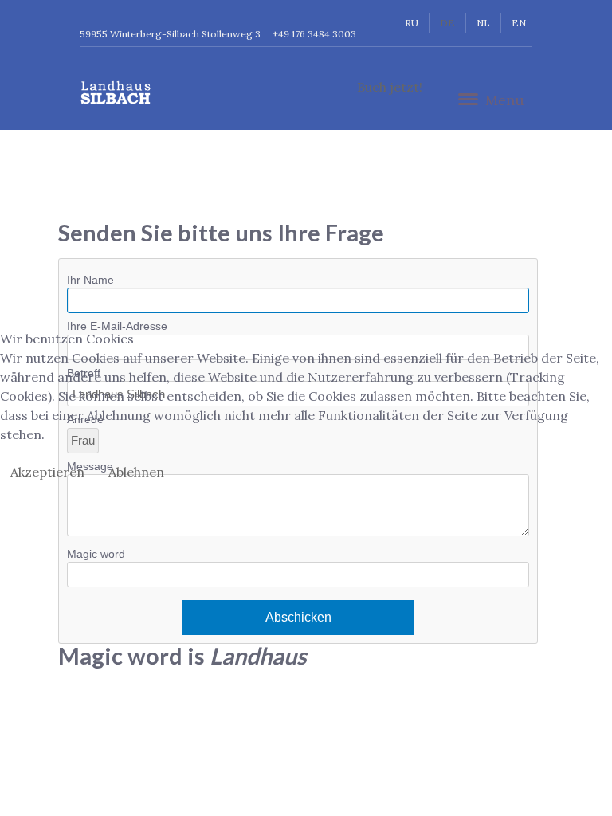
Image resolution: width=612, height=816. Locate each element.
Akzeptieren (47, 472)
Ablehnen (136, 472)
